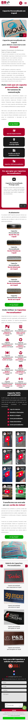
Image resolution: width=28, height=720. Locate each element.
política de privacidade (15, 715)
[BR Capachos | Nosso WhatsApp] (24, 708)
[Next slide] (25, 35)
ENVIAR (14, 710)
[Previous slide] (21, 35)
